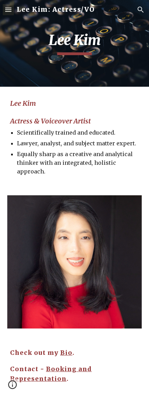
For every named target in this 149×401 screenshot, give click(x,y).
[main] (74, 43)
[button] (8, 9)
